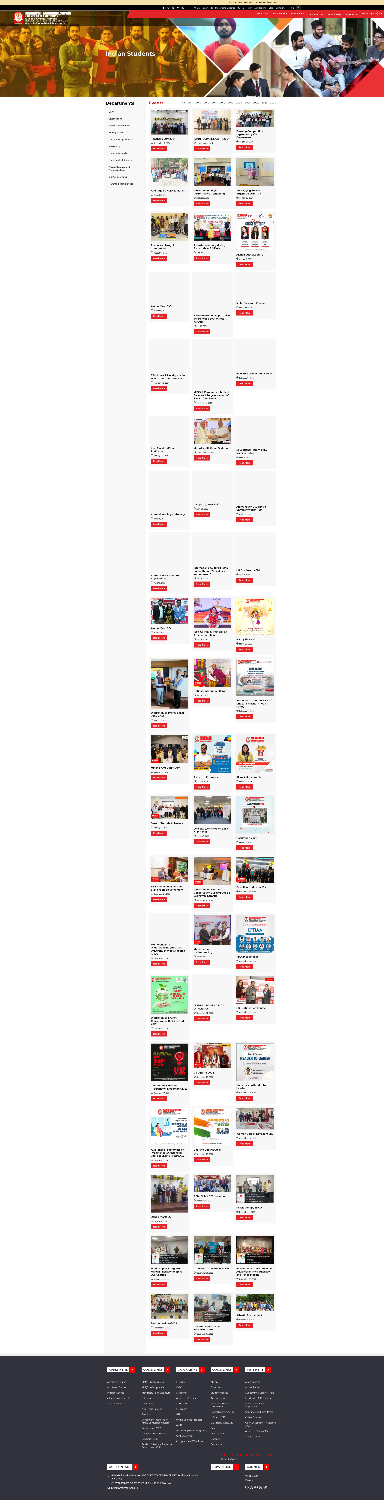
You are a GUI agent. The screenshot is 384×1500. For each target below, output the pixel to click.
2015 (198, 102)
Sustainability (114, 1403)
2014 (190, 102)
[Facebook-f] (163, 8)
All (183, 102)
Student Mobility (244, 8)
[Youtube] (178, 8)
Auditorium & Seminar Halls (259, 1392)
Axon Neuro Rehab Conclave (211, 1268)
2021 (247, 102)
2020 (239, 102)
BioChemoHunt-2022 (164, 1323)
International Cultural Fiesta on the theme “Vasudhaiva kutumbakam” (211, 571)
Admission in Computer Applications (165, 577)
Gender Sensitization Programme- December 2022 (169, 1087)
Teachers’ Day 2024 (163, 139)
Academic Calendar (186, 1398)
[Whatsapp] (183, 8)
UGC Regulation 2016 (222, 1422)
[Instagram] (168, 8)
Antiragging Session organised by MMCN (248, 192)
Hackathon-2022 (246, 838)
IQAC (179, 1387)
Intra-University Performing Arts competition (210, 634)
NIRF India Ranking (152, 1409)
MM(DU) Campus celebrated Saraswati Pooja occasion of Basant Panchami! (211, 395)
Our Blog (215, 1439)
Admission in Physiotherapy (168, 514)
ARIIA (179, 1425)
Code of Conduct (220, 1433)
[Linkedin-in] (256, 1487)
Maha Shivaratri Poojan (250, 303)
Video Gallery (252, 1476)
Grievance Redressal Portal (259, 1412)
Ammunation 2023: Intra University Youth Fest (251, 508)
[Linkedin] (173, 8)
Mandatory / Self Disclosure (156, 1392)
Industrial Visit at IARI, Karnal (254, 373)
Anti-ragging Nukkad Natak (167, 190)
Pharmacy (114, 146)
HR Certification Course (251, 1008)
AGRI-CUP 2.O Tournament (210, 1196)
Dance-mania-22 (161, 1217)
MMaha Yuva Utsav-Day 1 (166, 767)
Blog (271, 8)
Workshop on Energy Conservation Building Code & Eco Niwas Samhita (212, 892)
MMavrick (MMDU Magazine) (191, 1430)
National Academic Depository (255, 1405)
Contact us (280, 8)
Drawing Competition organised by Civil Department (249, 134)
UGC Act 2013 (218, 1417)
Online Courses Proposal (189, 1419)
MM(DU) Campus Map (153, 1387)
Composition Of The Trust (189, 1441)
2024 (273, 102)
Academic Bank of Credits (258, 1431)
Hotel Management (119, 125)
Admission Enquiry (117, 1382)
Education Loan (150, 1439)
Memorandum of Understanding (204, 951)
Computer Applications (122, 139)
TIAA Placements (247, 957)
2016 (206, 102)
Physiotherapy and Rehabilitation (119, 168)
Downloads (208, 8)
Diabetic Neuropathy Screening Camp (207, 1328)
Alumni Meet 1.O (161, 628)
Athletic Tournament (249, 1315)
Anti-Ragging (260, 8)
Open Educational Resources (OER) (260, 1424)
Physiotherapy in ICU (249, 1207)
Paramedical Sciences (121, 183)
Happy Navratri (245, 639)
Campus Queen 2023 (207, 504)
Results (291, 8)
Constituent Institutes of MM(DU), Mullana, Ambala (155, 1421)
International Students (225, 8)
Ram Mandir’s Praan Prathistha (163, 450)
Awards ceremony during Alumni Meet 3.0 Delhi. (209, 247)
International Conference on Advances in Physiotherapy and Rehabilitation (254, 1271)
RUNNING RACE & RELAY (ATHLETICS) (209, 1007)
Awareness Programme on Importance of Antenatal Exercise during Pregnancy (167, 1153)
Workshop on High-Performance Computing (209, 192)
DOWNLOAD (221, 1467)
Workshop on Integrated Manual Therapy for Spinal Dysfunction (167, 1271)
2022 (256, 102)
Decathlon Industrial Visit (251, 887)
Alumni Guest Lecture (249, 254)
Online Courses (253, 1417)
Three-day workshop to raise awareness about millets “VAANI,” (212, 318)
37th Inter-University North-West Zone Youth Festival (168, 377)
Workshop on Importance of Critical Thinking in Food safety (254, 703)
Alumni (197, 8)
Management (116, 132)
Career (214, 1428)
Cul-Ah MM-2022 (204, 1072)
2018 (222, 102)
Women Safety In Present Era (254, 1133)
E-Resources (148, 1398)
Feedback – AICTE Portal (258, 1398)
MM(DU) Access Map (153, 1382)
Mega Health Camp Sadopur (211, 448)
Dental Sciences (118, 177)
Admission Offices (116, 1387)
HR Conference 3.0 (248, 570)
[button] (297, 7)
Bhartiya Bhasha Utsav (207, 1149)
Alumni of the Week (206, 777)
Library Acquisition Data (154, 1433)
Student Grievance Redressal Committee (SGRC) (157, 1446)
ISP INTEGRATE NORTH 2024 (212, 139)
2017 (214, 102)
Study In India (252, 1436)
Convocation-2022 (151, 1428)
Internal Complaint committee (220, 1405)
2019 (230, 102)
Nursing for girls (118, 153)
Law (111, 112)
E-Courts (180, 1382)
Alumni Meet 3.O (161, 306)
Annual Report (252, 1387)
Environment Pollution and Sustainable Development (167, 888)
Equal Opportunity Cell (222, 1412)
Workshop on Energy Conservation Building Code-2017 (168, 1021)
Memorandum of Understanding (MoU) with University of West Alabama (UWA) (168, 949)
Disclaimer (181, 1392)
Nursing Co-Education (121, 160)
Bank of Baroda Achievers (167, 823)
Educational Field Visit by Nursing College (251, 452)
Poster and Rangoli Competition (162, 247)
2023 (264, 102)
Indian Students (115, 1392)
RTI (178, 1414)
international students (118, 1398)
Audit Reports (252, 1382)
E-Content (181, 1409)
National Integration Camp (210, 691)
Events (249, 1480)
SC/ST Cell (181, 1403)
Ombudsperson (184, 1436)
